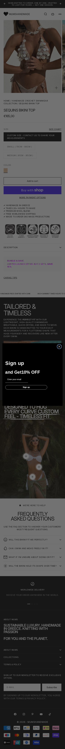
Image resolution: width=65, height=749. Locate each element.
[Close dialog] (59, 347)
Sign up (26, 387)
